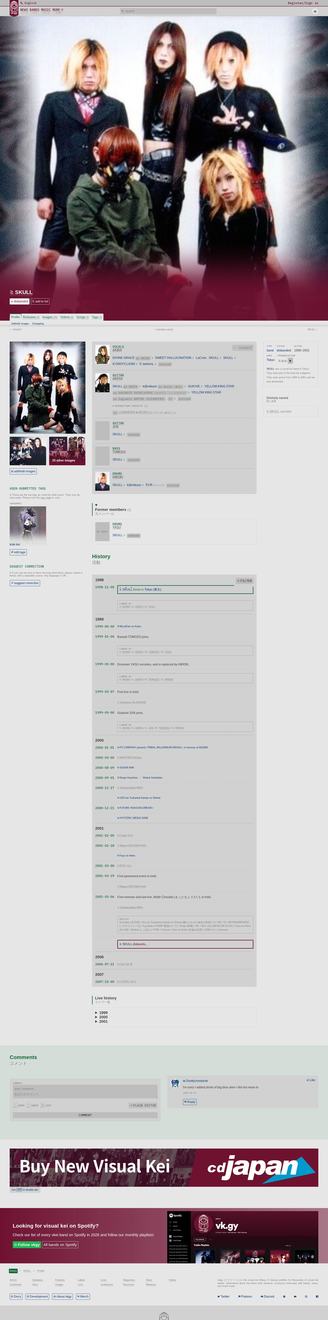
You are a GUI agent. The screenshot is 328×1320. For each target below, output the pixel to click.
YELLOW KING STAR (219, 386)
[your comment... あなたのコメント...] (85, 1091)
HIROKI (118, 477)
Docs (17, 1296)
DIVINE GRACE (124, 357)
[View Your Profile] (315, 11)
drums (117, 474)
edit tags (19, 552)
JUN (116, 426)
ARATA (118, 378)
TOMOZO (119, 451)
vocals (118, 347)
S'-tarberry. (146, 363)
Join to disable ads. (25, 1189)
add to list (41, 301)
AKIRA (117, 350)
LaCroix (201, 357)
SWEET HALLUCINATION (173, 357)
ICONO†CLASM (124, 363)
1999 (103, 1013)
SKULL (24, 292)
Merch (84, 1296)
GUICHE (194, 386)
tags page (45, 497)
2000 (103, 1017)
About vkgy (64, 1296)
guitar (118, 375)
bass (116, 448)
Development (39, 1296)
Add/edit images (20, 323)
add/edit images (24, 471)
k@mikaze (150, 386)
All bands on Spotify (60, 1245)
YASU (117, 527)
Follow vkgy (29, 1245)
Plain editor (144, 1105)
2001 (103, 1021)
